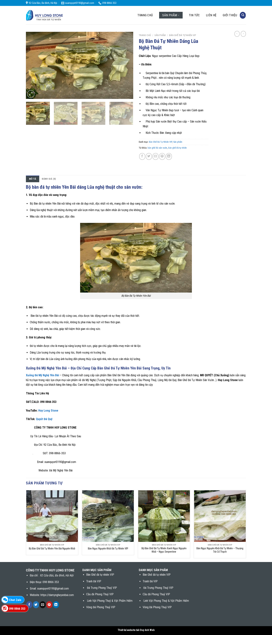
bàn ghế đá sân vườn (157, 147)
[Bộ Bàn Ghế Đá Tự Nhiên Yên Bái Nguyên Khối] (52, 516)
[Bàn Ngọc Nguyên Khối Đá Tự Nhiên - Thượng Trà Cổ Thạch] (220, 516)
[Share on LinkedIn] (169, 156)
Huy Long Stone (48, 410)
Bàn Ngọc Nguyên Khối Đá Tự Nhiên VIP (108, 548)
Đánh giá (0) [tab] (49, 178)
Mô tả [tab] (32, 178)
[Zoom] (30, 94)
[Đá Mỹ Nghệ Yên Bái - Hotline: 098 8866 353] (44, 15)
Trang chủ (145, 15)
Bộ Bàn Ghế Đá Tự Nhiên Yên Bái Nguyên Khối (52, 548)
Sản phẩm (169, 15)
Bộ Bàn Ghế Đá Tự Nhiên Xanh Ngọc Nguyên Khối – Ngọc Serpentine (164, 550)
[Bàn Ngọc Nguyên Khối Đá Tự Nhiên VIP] (108, 516)
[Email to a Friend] (155, 156)
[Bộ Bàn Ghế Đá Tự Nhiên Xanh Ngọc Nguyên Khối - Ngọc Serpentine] (164, 516)
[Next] (126, 65)
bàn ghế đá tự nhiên (177, 147)
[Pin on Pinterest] (162, 156)
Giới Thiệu (230, 15)
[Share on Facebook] (142, 156)
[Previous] (32, 65)
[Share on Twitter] (149, 156)
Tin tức (194, 15)
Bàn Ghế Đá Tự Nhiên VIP (182, 35)
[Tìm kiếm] (243, 15)
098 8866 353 (17, 608)
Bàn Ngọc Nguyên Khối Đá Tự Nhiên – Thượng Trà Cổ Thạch (220, 550)
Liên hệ (211, 15)
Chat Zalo (15, 600)
